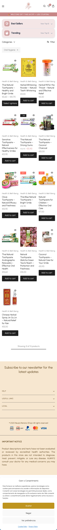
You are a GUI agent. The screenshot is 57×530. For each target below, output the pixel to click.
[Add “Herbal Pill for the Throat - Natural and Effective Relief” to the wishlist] (52, 65)
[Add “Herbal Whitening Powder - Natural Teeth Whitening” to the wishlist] (34, 65)
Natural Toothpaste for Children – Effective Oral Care (46, 203)
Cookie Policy (22, 526)
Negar (28, 513)
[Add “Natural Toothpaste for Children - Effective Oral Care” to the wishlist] (52, 177)
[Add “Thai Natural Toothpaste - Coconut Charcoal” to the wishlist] (52, 119)
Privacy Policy (33, 526)
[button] (28, 100)
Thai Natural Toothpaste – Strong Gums (26, 142)
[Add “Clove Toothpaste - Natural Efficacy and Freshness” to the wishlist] (15, 177)
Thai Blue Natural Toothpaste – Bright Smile (28, 200)
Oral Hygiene (9, 50)
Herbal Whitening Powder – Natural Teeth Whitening (28, 88)
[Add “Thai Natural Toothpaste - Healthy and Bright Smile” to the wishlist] (15, 65)
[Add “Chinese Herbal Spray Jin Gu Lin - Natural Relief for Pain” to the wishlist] (15, 295)
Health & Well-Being (10, 81)
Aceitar (28, 506)
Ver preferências (28, 520)
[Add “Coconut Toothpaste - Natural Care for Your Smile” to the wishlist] (52, 234)
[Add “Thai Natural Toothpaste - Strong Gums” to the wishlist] (34, 119)
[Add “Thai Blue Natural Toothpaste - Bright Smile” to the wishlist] (34, 177)
